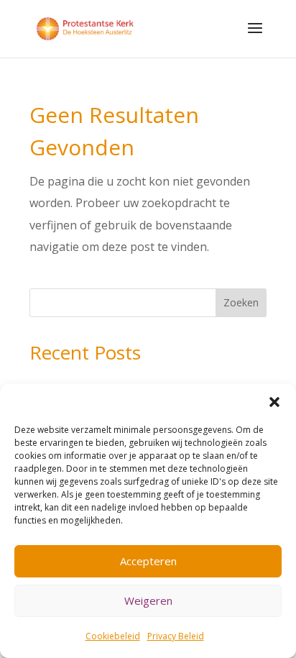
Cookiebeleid (112, 636)
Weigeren (148, 600)
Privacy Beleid (175, 636)
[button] (274, 402)
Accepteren (148, 561)
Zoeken (241, 302)
